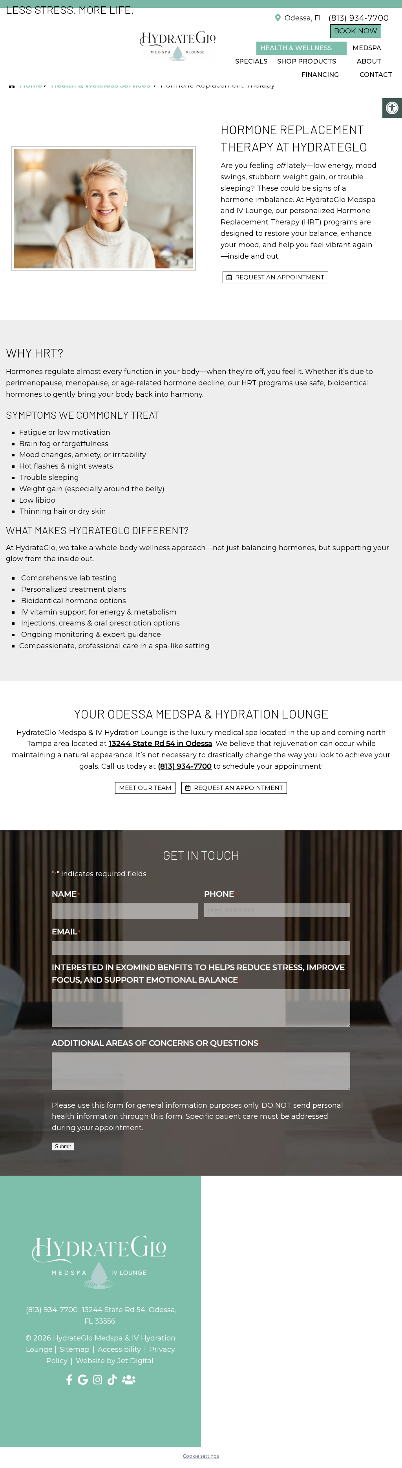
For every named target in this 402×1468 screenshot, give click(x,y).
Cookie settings (201, 1455)
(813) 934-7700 (359, 18)
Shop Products (306, 61)
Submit (63, 1146)
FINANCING (320, 74)
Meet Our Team (145, 787)
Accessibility (119, 1349)
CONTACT (376, 74)
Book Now (355, 31)
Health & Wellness (296, 48)
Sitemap (75, 1349)
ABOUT (369, 61)
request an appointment (279, 277)
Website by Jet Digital (114, 1361)
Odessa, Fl (302, 18)
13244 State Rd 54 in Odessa (160, 743)
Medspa (367, 48)
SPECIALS (251, 61)
